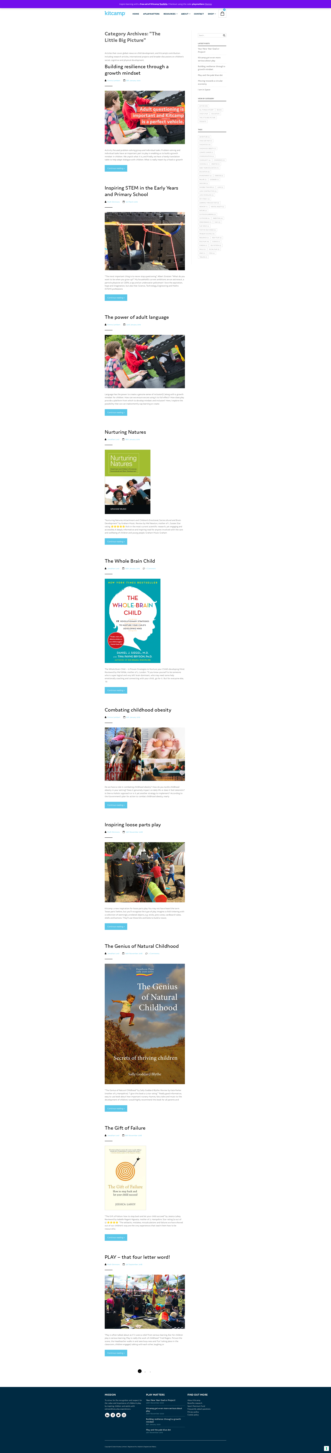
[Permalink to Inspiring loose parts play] (145, 872)
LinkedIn (107, 1415)
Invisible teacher (206, 187)
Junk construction (207, 191)
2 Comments (154, 953)
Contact (199, 13)
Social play (214, 249)
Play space (204, 226)
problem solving (207, 234)
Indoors (203, 183)
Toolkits (202, 121)
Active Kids (203, 106)
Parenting (218, 218)
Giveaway (214, 179)
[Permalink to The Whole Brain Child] (132, 620)
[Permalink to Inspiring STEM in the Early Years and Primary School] (145, 240)
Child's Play (203, 114)
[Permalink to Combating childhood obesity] (145, 753)
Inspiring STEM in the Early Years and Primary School (141, 191)
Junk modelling (206, 195)
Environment (205, 176)
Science (216, 241)
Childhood (204, 145)
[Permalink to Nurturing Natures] (128, 481)
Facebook (112, 1415)
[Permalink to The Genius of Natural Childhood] (145, 1023)
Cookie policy (193, 1414)
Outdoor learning (207, 214)
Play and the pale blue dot (210, 75)
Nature (203, 210)
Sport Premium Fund (196, 1406)
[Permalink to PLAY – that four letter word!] (145, 1301)
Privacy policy (193, 1412)
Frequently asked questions (198, 1409)
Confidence (219, 160)
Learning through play (209, 203)
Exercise (219, 176)
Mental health (217, 207)
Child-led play (205, 141)
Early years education (209, 168)
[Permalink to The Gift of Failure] (125, 1177)
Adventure (204, 137)
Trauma (203, 257)
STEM (212, 253)
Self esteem (215, 245)
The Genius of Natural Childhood (142, 946)
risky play (216, 238)
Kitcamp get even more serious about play (209, 59)
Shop (211, 13)
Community (204, 160)
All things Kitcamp (206, 110)
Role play (204, 241)
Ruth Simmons (113, 202)
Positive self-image (207, 230)
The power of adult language (137, 317)
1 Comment (151, 568)
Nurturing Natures (125, 432)
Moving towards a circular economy (210, 82)
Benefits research (194, 1403)
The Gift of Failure (125, 1128)
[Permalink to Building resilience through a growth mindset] (145, 117)
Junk (220, 187)
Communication (206, 156)
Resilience (204, 238)
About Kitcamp (193, 1400)
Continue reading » (116, 168)
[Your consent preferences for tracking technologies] (326, 1448)
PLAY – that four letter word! (137, 1257)
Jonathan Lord (113, 439)
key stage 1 (204, 199)
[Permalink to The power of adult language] (145, 361)
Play (217, 222)
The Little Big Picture (207, 118)
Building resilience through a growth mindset (137, 69)
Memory (203, 207)
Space (202, 253)
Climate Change (206, 152)
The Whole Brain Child (130, 561)
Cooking (203, 164)
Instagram (123, 1415)
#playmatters (151, 13)
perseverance (205, 222)
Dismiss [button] (208, 4)
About (184, 13)
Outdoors (204, 218)
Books (219, 110)
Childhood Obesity (207, 148)
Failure (202, 179)
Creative (215, 164)
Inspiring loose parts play (133, 824)
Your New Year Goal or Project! (208, 50)
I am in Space (204, 89)
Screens (203, 245)
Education (215, 114)
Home (136, 13)
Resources (169, 13)
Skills (202, 249)
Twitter (118, 1415)
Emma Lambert (113, 80)
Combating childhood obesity (138, 710)
